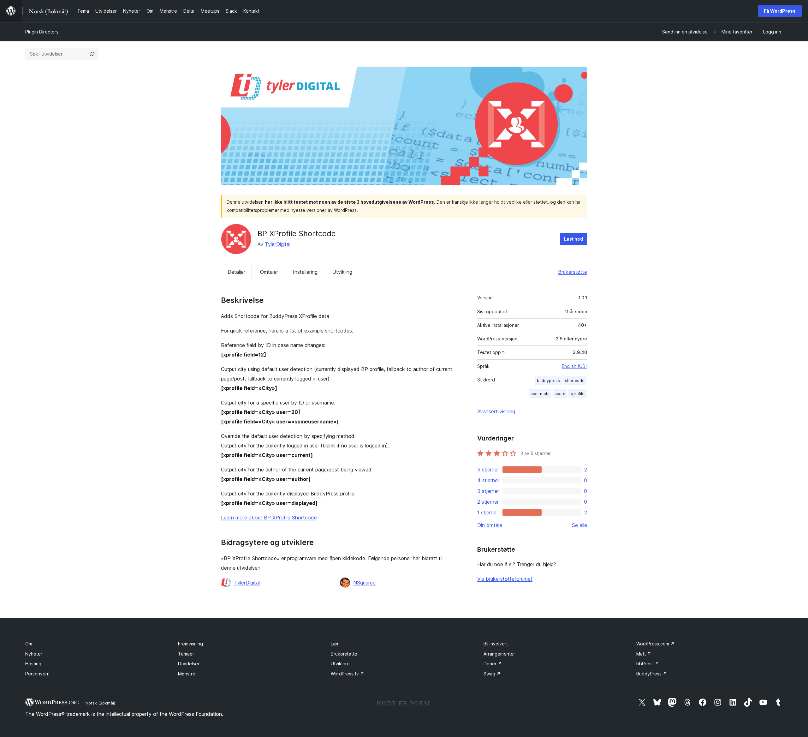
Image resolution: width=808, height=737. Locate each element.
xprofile (577, 393)
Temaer (186, 653)
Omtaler (269, 272)
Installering (305, 272)
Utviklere (340, 663)
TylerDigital (277, 244)
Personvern (37, 673)
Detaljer (236, 272)
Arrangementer (499, 653)
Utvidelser (188, 663)
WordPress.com (655, 643)
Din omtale (489, 525)
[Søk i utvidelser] (92, 54)
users (560, 393)
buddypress (548, 380)
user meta (540, 393)
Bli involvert (496, 643)
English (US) (574, 366)
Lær (335, 643)
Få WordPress (780, 11)
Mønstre (186, 673)
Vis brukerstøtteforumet (504, 579)
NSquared (364, 582)
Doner (493, 663)
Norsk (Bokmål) (100, 702)
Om (28, 643)
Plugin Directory (42, 31)
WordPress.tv (347, 673)
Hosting (33, 663)
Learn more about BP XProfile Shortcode (269, 517)
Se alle (579, 525)
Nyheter (33, 653)
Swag (492, 673)
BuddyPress (651, 673)
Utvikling (342, 272)
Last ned (573, 239)
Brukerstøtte (572, 272)
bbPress (647, 663)
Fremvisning (190, 643)
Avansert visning (496, 411)
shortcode (575, 380)
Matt (643, 653)
